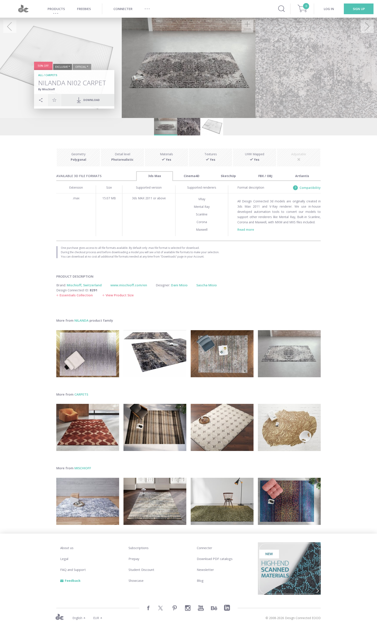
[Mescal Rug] (154, 427)
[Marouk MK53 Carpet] (222, 501)
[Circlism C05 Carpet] (289, 501)
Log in (329, 9)
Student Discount (141, 569)
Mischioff (82, 468)
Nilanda (81, 320)
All (40, 75)
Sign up (359, 9)
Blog (200, 580)
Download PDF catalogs (215, 558)
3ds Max (154, 176)
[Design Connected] (23, 9)
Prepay (134, 558)
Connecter (204, 548)
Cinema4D (191, 176)
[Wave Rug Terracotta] (87, 427)
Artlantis (302, 176)
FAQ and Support (73, 569)
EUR (96, 618)
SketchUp (228, 176)
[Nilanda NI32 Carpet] (222, 353)
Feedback (73, 580)
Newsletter (205, 569)
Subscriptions (139, 548)
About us (67, 548)
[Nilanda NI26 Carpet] (154, 353)
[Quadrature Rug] (222, 427)
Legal (64, 558)
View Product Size (120, 295)
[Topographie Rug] (289, 427)
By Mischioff (46, 89)
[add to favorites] (54, 100)
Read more (245, 229)
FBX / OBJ (265, 176)
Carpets (51, 75)
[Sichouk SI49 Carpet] (87, 501)
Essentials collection (76, 295)
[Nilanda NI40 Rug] (87, 353)
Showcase (136, 580)
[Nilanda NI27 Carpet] (289, 353)
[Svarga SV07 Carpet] (154, 501)
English (77, 618)
